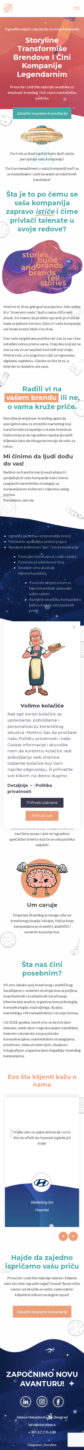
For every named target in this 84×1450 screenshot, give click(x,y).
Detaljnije (18, 785)
